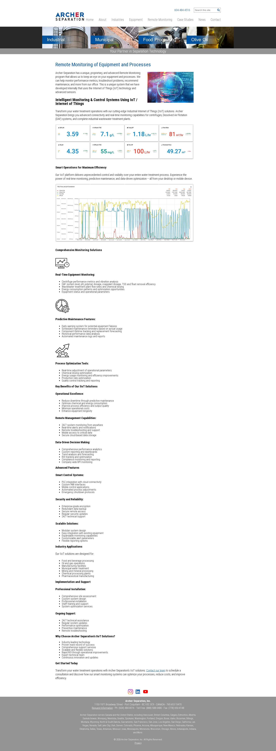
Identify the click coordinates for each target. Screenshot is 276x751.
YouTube (145, 691)
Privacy (138, 743)
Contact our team (155, 670)
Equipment (136, 20)
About (102, 20)
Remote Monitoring (160, 20)
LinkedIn (138, 692)
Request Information (102, 707)
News (202, 20)
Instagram (130, 691)
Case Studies (185, 20)
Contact (216, 20)
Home (90, 20)
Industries (117, 20)
